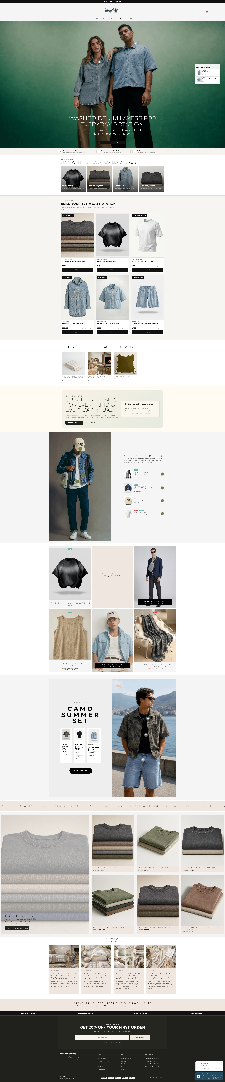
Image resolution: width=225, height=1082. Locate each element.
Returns (123, 1061)
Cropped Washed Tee (151, 1061)
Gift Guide (128, 18)
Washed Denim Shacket (152, 1064)
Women (95, 18)
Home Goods (102, 1069)
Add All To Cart (81, 771)
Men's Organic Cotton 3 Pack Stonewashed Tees (154, 927)
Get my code (140, 1037)
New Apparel (102, 1058)
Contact (123, 1066)
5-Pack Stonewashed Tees (152, 1058)
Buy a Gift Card (91, 422)
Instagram (63, 1062)
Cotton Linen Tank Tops (70, 663)
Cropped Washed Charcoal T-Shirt (70, 603)
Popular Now (149, 1054)
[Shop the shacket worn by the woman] (99, 61)
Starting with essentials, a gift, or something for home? (207, 1064)
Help (122, 1054)
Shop (99, 1054)
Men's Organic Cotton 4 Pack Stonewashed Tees (109, 927)
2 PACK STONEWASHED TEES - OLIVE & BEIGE (153, 868)
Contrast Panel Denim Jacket (143, 488)
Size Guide (124, 1064)
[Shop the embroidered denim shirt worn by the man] (135, 43)
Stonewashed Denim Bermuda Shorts (94, 750)
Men (102, 18)
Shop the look (112, 142)
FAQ (122, 1069)
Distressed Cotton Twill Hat (145, 499)
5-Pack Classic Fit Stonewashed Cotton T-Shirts (109, 868)
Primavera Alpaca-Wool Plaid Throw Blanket (99, 377)
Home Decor (114, 18)
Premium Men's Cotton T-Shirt (142, 513)
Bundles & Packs (103, 1066)
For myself (201, 1069)
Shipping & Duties (126, 1058)
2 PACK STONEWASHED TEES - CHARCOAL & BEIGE (200, 868)
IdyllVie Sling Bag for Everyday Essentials (144, 474)
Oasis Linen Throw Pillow (123, 376)
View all (112, 997)
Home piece (216, 1069)
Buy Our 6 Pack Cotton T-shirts (17, 928)
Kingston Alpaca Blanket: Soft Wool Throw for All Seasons (155, 665)
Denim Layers (102, 1064)
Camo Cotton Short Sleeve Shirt (65, 748)
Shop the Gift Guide (74, 422)
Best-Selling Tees (103, 1061)
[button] (3, 12)
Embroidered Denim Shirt (153, 1066)
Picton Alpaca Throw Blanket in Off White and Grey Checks (72, 377)
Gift (208, 1069)
